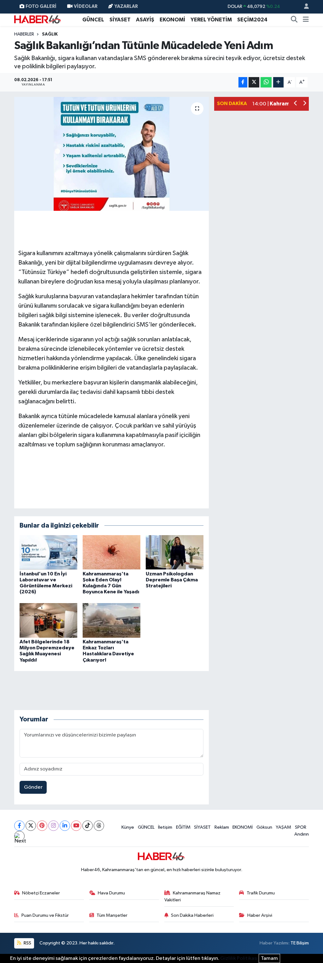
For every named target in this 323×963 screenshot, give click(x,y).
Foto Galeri (41, 6)
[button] (295, 104)
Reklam (221, 827)
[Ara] (294, 20)
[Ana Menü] (306, 20)
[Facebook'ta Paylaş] (242, 82)
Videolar (85, 6)
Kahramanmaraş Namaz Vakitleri (192, 896)
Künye (127, 827)
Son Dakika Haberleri (192, 915)
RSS (27, 943)
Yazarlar (126, 6)
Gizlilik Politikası (239, 958)
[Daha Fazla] (278, 82)
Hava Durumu (111, 893)
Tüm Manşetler (112, 915)
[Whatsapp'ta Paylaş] (266, 82)
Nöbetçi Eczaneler (41, 893)
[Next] (19, 836)
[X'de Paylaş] (254, 82)
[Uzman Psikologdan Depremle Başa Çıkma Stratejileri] (174, 552)
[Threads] (99, 825)
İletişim (165, 827)
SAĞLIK (50, 34)
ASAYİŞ (145, 19)
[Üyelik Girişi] (304, 7)
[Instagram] (53, 825)
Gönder (33, 787)
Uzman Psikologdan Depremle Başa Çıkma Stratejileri (172, 579)
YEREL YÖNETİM (211, 19)
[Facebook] (19, 825)
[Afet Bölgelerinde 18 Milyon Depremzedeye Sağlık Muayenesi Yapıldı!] (48, 620)
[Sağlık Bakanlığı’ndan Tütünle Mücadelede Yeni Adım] (111, 154)
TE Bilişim (300, 943)
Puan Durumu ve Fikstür (45, 915)
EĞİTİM (183, 827)
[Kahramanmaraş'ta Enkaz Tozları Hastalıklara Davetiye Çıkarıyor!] (111, 620)
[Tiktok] (87, 825)
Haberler (24, 34)
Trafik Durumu (261, 893)
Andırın (301, 834)
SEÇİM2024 (252, 19)
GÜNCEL (93, 19)
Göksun (264, 827)
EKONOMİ (172, 19)
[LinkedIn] (65, 825)
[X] (31, 825)
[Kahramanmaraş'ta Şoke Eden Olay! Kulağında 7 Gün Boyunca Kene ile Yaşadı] (111, 552)
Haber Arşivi (259, 915)
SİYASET (120, 19)
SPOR (300, 827)
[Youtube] (76, 825)
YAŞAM (283, 827)
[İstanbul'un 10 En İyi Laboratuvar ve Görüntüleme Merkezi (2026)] (48, 552)
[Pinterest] (42, 825)
